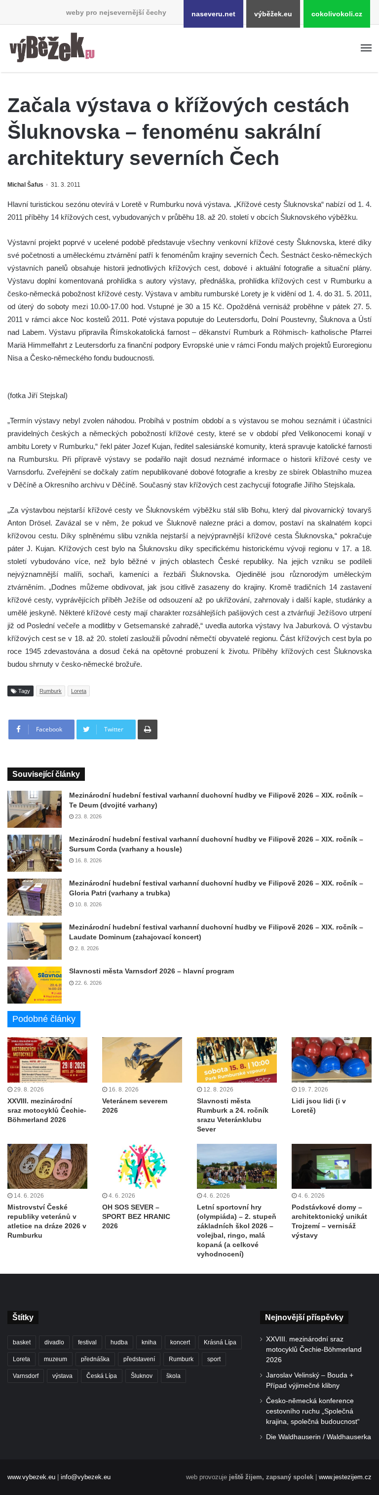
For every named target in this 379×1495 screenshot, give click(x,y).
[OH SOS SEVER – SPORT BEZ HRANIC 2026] (142, 1166)
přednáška (95, 1359)
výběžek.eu (273, 14)
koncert (180, 1342)
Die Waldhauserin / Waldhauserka (318, 1437)
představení (139, 1359)
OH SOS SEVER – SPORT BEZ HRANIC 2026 (136, 1216)
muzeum (55, 1359)
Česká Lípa (101, 1376)
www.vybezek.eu (31, 1477)
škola (173, 1376)
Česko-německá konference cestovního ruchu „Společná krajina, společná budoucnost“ (313, 1411)
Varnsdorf (25, 1376)
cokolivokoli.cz (336, 14)
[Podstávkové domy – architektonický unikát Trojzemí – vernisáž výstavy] (332, 1166)
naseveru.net (213, 14)
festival (87, 1342)
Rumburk (50, 691)
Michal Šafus (25, 184)
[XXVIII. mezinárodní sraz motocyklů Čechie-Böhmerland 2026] (47, 1059)
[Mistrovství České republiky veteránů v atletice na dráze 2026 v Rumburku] (47, 1166)
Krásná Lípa (220, 1342)
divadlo (54, 1342)
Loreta (78, 691)
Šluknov (141, 1376)
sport (214, 1359)
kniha (149, 1342)
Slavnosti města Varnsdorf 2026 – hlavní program (151, 971)
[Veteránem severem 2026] (142, 1059)
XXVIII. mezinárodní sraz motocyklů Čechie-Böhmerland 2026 (46, 1110)
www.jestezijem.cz (345, 1477)
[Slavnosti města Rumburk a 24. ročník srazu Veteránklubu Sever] (237, 1059)
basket (22, 1342)
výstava (62, 1376)
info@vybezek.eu (86, 1477)
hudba (119, 1342)
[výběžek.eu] (54, 48)
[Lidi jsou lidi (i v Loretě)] (332, 1059)
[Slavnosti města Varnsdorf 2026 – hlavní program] (34, 985)
